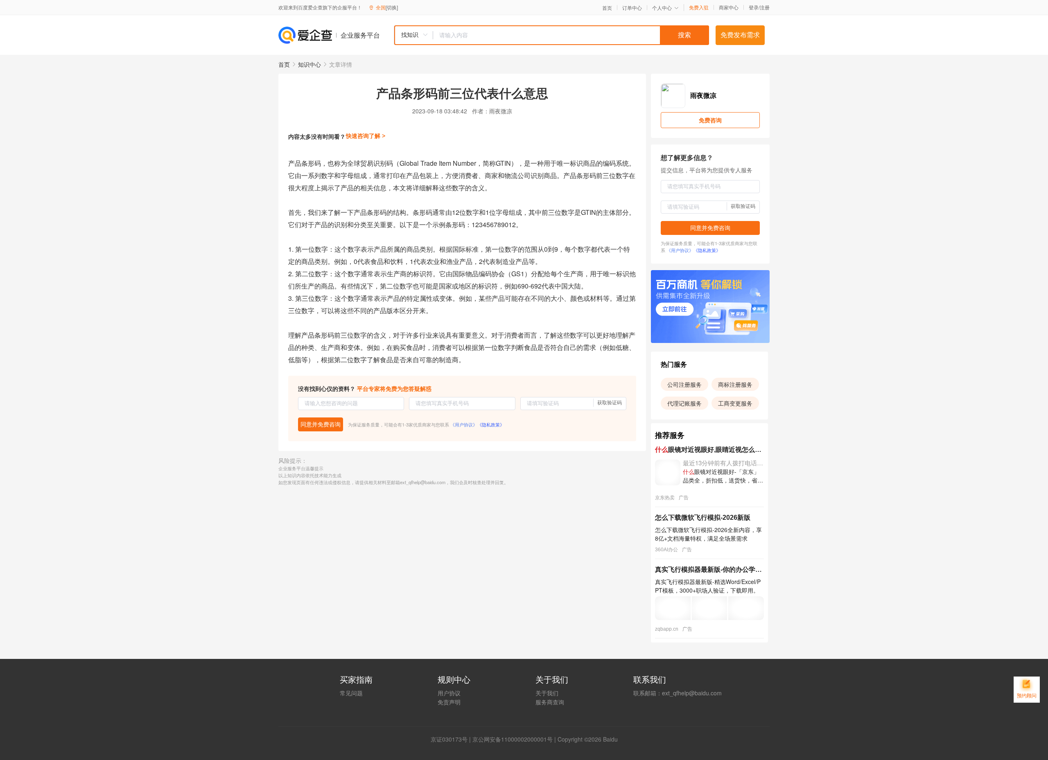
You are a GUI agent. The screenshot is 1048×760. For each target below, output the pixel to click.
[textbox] (571, 35)
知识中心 (309, 64)
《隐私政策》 (490, 424)
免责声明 (449, 702)
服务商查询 (549, 702)
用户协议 (449, 693)
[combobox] (551, 35)
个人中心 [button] (662, 7)
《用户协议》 (463, 424)
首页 (607, 7)
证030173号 (452, 739)
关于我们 (546, 693)
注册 (765, 7)
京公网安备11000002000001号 (512, 739)
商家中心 (729, 7)
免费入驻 (699, 7)
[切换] (392, 7)
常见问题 (351, 693)
